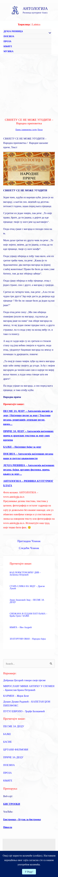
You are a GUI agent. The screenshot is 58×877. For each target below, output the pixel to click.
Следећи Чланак (29, 547)
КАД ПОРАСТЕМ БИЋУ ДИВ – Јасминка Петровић (25, 573)
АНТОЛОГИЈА (35, 8)
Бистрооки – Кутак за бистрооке (22, 819)
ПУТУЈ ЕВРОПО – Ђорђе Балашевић (24, 711)
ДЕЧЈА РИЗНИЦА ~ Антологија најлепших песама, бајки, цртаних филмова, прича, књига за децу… (28, 469)
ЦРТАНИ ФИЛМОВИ (15, 749)
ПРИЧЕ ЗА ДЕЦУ (13, 757)
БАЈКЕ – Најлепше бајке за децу (22, 447)
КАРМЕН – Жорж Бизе (16, 695)
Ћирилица (24, 24)
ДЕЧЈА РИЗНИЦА (13, 31)
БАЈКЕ (7, 734)
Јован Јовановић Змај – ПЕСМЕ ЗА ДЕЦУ (27, 601)
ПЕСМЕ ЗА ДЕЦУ (13, 726)
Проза (40, 129)
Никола (7, 827)
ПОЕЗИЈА (9, 36)
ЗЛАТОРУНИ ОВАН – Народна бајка (28, 638)
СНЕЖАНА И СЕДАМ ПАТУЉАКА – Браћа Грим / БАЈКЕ (28, 614)
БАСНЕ (7, 741)
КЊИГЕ (8, 46)
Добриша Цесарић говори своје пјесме (24, 680)
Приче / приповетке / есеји (26, 129)
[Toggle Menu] (48, 33)
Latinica (36, 24)
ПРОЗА (7, 41)
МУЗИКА (8, 51)
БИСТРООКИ (11, 804)
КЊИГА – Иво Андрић (21, 627)
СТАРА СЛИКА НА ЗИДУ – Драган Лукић (27, 587)
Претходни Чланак (29, 540)
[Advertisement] (29, 85)
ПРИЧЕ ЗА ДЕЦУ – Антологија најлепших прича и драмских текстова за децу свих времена (28, 435)
